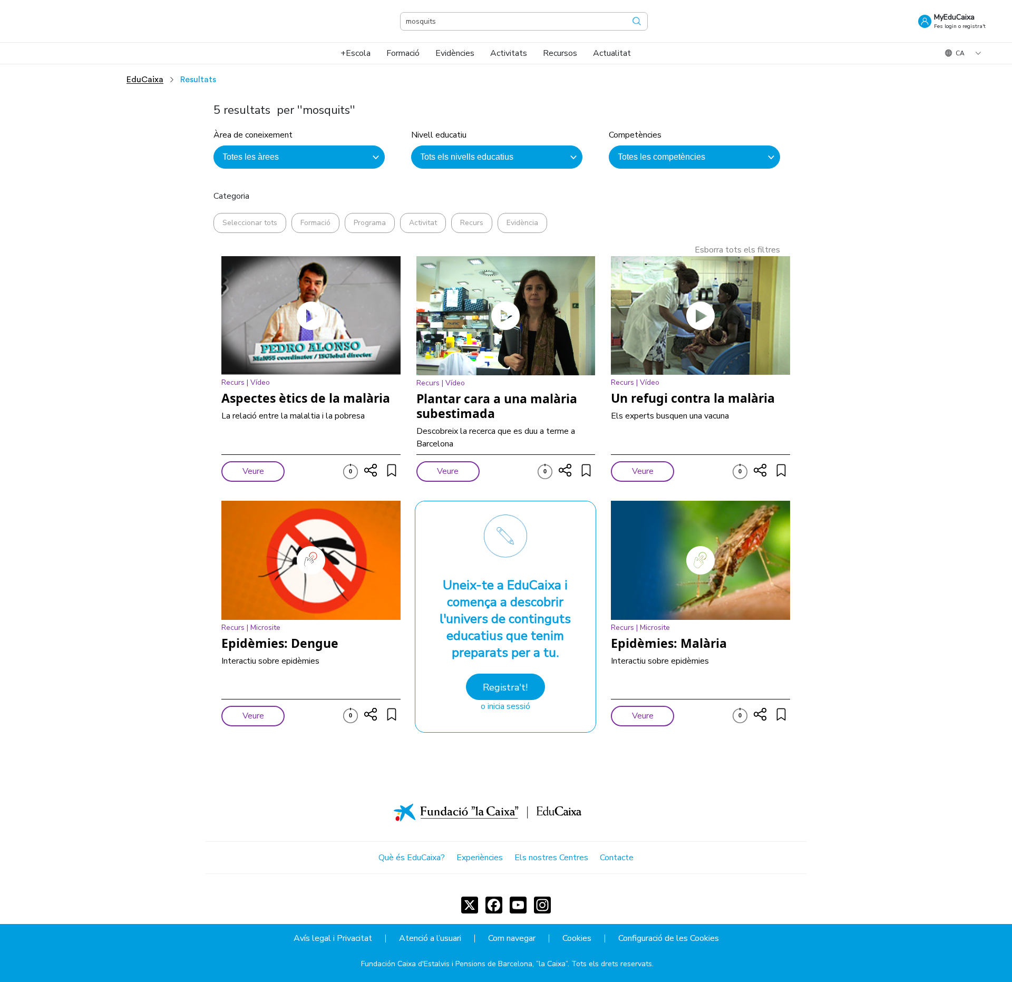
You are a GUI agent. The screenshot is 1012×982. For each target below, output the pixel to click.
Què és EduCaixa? (411, 857)
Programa (370, 223)
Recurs (471, 223)
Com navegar (512, 938)
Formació (315, 223)
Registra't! (505, 687)
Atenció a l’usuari (430, 938)
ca (960, 53)
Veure (253, 471)
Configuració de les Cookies (668, 938)
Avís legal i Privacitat (333, 938)
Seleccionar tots (249, 223)
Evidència (522, 223)
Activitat (423, 223)
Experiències (479, 857)
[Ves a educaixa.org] (79, 21)
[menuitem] (355, 53)
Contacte (617, 857)
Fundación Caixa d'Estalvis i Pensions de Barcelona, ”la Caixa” (464, 964)
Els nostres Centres (551, 857)
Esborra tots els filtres (737, 250)
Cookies (576, 938)
